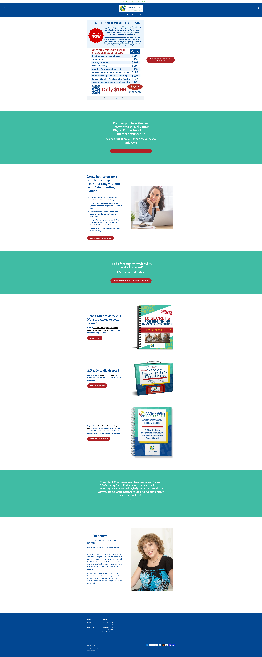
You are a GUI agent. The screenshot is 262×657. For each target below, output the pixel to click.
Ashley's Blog (139, 15)
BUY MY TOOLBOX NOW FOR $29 (97, 385)
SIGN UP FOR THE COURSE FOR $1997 (99, 438)
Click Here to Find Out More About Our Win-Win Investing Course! (131, 280)
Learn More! (127, 15)
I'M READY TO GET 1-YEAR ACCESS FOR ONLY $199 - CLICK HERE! (160, 59)
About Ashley (90, 625)
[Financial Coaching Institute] (131, 8)
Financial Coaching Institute (100, 648)
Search (89, 622)
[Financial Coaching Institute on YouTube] (92, 646)
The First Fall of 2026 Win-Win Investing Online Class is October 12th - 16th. (131, 1)
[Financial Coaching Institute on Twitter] (90, 646)
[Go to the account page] (254, 8)
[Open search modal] (4, 8)
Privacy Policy (90, 627)
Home (121, 15)
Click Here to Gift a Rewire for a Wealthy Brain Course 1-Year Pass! (131, 151)
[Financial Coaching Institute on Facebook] (88, 646)
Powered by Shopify (91, 650)
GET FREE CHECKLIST (95, 338)
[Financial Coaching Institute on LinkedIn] (95, 646)
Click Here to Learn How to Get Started (101, 238)
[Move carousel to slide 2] (131, 505)
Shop (133, 15)
